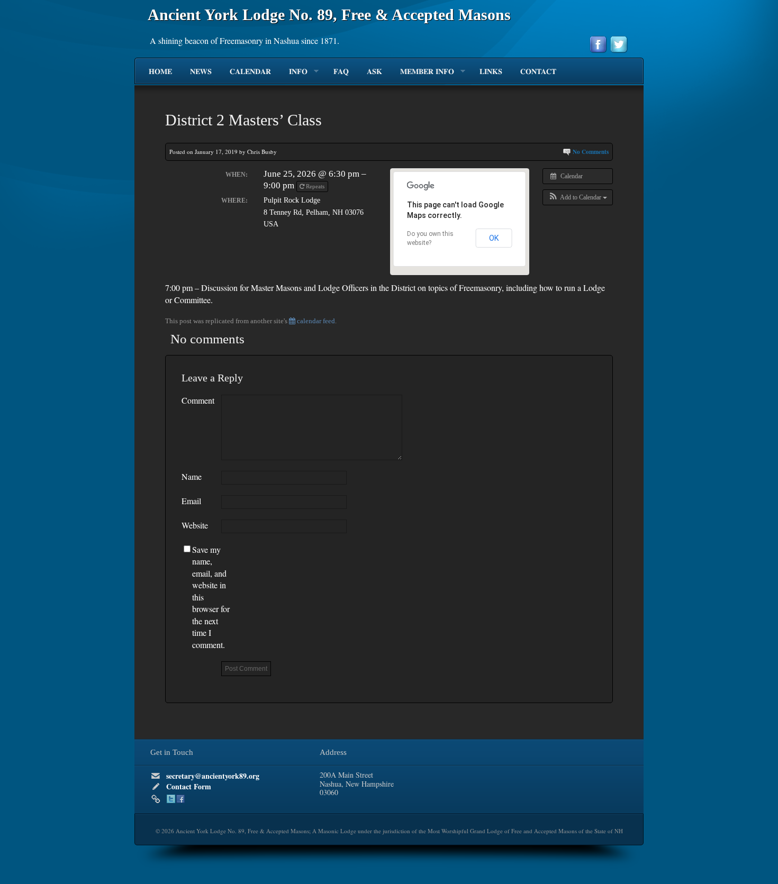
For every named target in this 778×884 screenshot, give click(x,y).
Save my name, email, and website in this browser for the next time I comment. (211, 597)
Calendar (250, 72)
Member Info (422, 72)
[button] (577, 197)
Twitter (171, 799)
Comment (198, 400)
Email (191, 500)
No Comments (591, 152)
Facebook (180, 799)
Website (195, 525)
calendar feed (315, 321)
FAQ (341, 72)
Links (491, 72)
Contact (538, 72)
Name (192, 476)
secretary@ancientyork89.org (212, 775)
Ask (374, 72)
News (201, 72)
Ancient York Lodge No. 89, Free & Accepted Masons (329, 14)
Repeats (315, 186)
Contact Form (188, 786)
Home (160, 72)
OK (494, 238)
